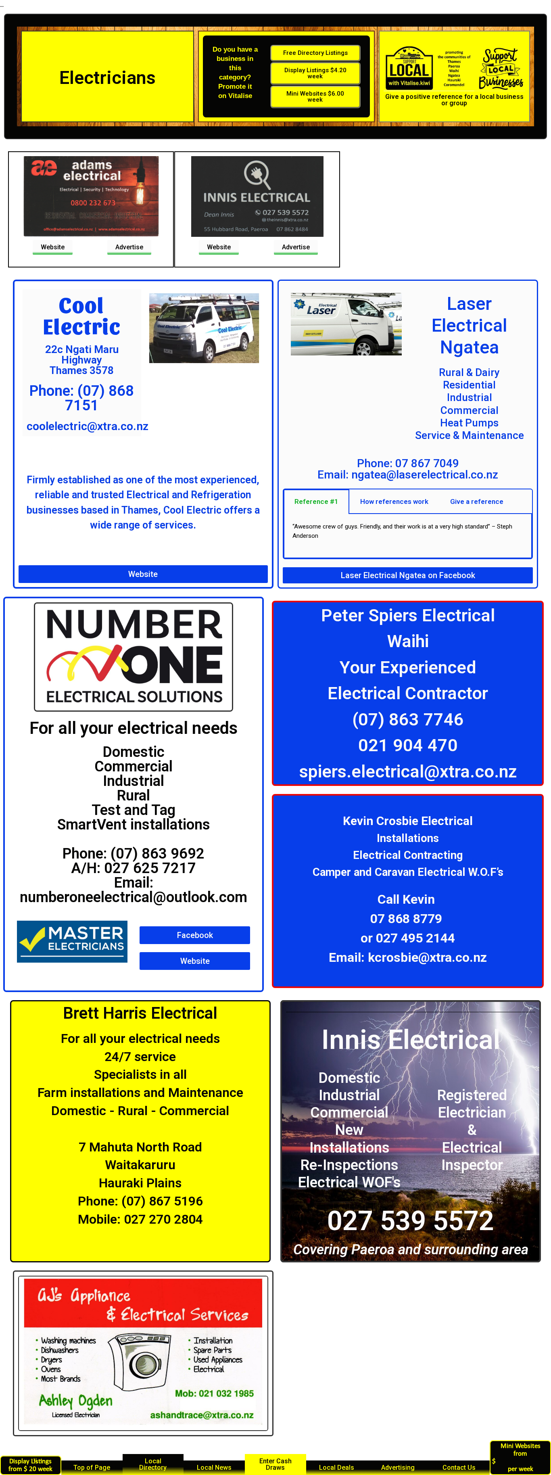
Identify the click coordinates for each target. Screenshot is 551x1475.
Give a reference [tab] (476, 501)
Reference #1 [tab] (316, 501)
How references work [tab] (394, 501)
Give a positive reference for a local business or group (454, 100)
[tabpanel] (408, 536)
